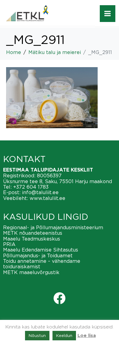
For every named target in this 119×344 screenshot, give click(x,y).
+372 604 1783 (31, 187)
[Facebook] (59, 298)
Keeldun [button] (64, 335)
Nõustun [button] (37, 335)
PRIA (9, 244)
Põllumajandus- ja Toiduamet (38, 255)
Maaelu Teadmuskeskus (31, 238)
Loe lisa (87, 335)
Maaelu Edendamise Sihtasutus (40, 249)
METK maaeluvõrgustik (31, 272)
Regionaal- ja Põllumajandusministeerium (53, 227)
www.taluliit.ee (47, 198)
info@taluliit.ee (40, 192)
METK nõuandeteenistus (32, 233)
